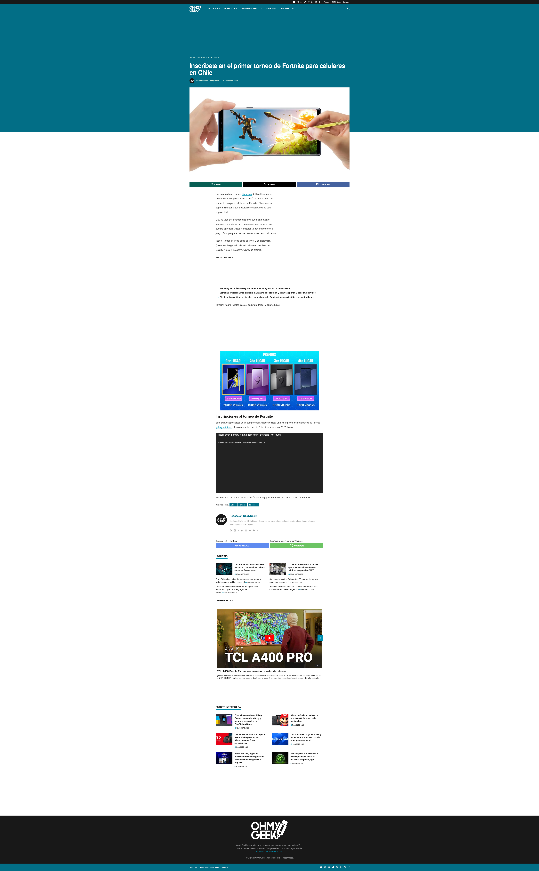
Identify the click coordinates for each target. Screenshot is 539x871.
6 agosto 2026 (242, 747)
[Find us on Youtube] (294, 2)
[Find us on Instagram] (298, 2)
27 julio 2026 (297, 763)
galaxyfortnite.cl (224, 427)
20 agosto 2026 (242, 574)
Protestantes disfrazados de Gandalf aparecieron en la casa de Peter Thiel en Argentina (294, 588)
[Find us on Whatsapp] (301, 2)
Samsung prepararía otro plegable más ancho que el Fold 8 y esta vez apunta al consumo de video (268, 293)
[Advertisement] (269, 34)
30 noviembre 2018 (230, 80)
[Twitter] (238, 530)
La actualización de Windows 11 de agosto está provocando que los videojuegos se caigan (237, 589)
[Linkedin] (242, 530)
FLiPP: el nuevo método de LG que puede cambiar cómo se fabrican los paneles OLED (303, 567)
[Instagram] (246, 530)
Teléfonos (253, 505)
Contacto (346, 2)
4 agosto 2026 (298, 744)
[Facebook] (235, 530)
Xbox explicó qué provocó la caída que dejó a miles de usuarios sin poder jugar (304, 756)
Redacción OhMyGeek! (209, 80)
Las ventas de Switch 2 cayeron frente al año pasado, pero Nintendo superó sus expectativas (250, 739)
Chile (233, 505)
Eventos (215, 57)
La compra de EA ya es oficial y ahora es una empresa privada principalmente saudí (306, 737)
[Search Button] (348, 8)
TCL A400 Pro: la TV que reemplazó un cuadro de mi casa (251, 671)
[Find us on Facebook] (319, 2)
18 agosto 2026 (307, 589)
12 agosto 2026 (242, 728)
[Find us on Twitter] (316, 2)
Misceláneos (203, 57)
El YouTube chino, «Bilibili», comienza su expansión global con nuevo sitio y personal (238, 580)
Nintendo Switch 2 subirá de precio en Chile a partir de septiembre (304, 718)
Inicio (192, 57)
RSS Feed (193, 867)
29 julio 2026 (241, 766)
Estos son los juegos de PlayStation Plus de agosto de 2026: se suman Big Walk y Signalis (249, 758)
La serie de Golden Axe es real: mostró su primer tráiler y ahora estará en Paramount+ (250, 567)
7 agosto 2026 (298, 725)
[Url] (231, 530)
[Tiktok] (258, 530)
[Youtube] (250, 530)
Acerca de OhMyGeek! (332, 2)
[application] (269, 463)
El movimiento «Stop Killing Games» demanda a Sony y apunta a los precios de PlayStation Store (248, 720)
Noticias (213, 8)
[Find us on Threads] (309, 2)
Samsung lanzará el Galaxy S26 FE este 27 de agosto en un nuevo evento (255, 288)
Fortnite (242, 505)
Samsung (247, 194)
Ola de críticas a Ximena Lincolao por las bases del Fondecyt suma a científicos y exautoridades (266, 297)
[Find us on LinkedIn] (312, 2)
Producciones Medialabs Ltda (269, 851)
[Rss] (254, 530)
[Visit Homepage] (195, 8)
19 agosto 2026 (295, 582)
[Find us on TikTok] (305, 2)
